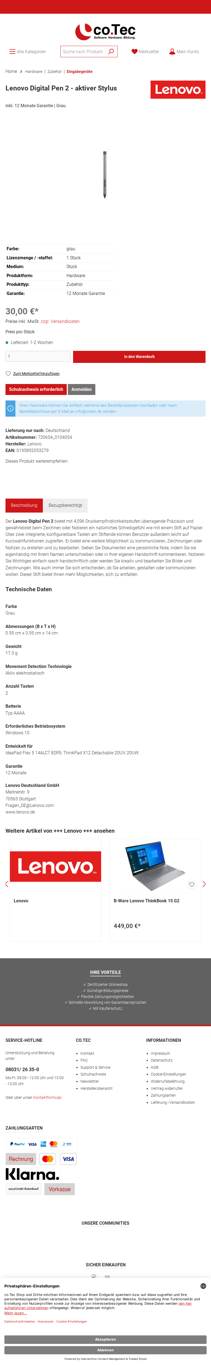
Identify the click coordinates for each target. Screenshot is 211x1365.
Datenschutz (162, 1060)
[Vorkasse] (59, 1189)
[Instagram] (92, 1239)
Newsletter (89, 1081)
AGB (155, 1067)
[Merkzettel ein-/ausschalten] (191, 884)
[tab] (24, 505)
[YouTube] (119, 1239)
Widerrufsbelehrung (168, 1081)
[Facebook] (79, 1239)
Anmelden (81, 389)
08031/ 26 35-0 (22, 1069)
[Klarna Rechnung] (32, 1173)
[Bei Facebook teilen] (10, 471)
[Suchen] (111, 51)
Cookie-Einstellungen (168, 1074)
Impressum (160, 1053)
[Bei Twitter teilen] (23, 471)
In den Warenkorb (139, 356)
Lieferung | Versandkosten (173, 1102)
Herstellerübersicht (96, 1088)
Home (11, 71)
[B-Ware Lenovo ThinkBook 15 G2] (155, 866)
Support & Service (95, 1067)
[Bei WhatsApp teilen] (47, 471)
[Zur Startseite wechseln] (105, 31)
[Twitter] (105, 1239)
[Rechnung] (20, 1158)
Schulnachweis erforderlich (36, 389)
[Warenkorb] (207, 49)
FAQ (83, 1060)
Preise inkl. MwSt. (42, 321)
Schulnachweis (93, 1074)
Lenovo (21, 900)
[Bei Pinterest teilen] (35, 471)
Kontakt (87, 1053)
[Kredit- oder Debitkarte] (58, 1158)
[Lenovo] (178, 89)
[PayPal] (41, 1143)
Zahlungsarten (163, 1095)
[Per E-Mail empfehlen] (60, 471)
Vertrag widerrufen (167, 1088)
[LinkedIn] (132, 1239)
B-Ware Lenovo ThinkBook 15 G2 (146, 900)
